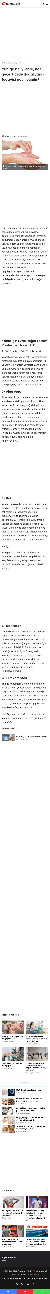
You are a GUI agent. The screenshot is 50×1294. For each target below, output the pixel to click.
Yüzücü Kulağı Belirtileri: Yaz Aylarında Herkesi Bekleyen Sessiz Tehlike (36, 1241)
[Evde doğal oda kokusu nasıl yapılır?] (8, 737)
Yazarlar (23, 1275)
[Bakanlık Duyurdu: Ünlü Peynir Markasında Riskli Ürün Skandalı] (13, 1231)
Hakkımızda (15, 1275)
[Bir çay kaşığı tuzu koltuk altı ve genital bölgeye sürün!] (8, 1120)
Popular (25, 1082)
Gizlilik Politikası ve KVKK (12, 1278)
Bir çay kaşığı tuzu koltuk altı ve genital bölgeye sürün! (29, 1118)
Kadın (11, 63)
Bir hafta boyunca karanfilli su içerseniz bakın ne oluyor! (29, 1100)
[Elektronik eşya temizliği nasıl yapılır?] (13, 1054)
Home (5, 63)
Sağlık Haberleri (10, 136)
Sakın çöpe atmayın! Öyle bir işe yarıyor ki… (12, 1037)
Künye (30, 1275)
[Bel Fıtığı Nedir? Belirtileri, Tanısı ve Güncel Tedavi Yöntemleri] (13, 1202)
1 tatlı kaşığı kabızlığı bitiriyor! (28, 1090)
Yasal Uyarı (26, 1278)
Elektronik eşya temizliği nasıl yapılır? (12, 1064)
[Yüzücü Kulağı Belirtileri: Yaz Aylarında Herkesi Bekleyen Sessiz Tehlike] (37, 1231)
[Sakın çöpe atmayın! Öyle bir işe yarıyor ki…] (13, 1027)
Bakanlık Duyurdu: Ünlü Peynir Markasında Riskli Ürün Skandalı (12, 1241)
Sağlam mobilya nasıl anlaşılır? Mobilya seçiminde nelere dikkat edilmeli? (36, 1066)
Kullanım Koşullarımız (39, 1278)
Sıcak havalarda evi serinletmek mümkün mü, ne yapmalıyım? (36, 1038)
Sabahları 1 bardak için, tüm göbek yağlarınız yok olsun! (31, 1127)
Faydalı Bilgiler (19, 63)
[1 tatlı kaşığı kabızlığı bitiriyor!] (8, 1092)
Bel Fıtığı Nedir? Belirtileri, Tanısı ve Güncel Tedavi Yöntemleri (12, 1213)
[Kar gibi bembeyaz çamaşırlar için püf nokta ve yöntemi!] (8, 1111)
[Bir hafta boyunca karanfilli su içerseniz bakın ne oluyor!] (8, 1101)
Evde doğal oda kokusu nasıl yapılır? (31, 736)
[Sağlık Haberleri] (11, 4)
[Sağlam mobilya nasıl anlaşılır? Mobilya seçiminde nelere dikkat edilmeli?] (37, 1054)
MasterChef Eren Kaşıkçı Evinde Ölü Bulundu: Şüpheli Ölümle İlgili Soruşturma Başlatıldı (36, 1214)
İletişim (36, 1275)
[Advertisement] (25, 34)
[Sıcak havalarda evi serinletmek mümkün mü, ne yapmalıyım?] (37, 1027)
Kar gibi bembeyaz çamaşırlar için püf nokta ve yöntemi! (30, 1109)
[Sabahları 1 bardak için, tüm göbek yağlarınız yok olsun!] (8, 1129)
